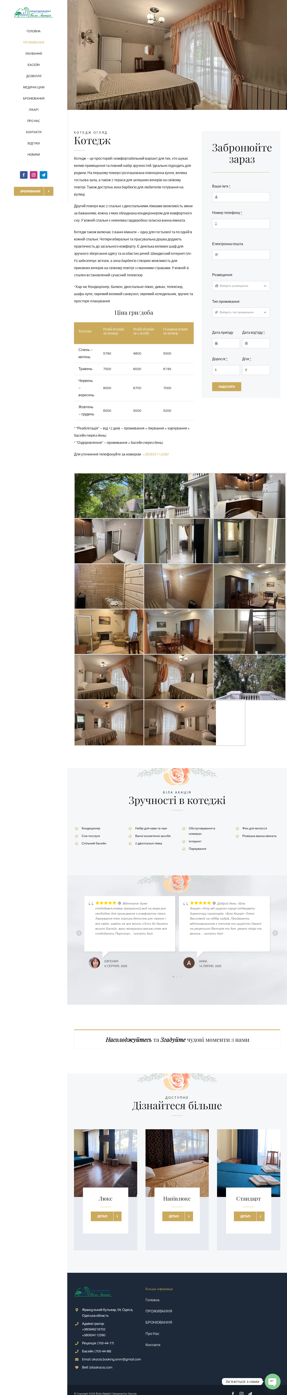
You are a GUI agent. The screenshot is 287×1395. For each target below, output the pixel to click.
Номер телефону (227, 213)
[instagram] (33, 175)
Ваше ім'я (221, 186)
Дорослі (219, 359)
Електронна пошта (227, 244)
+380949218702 (93, 1329)
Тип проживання (225, 301)
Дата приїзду (222, 332)
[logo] (33, 8)
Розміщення (222, 275)
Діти (246, 359)
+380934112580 (93, 1335)
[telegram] (43, 175)
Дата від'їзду (253, 332)
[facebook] (24, 175)
